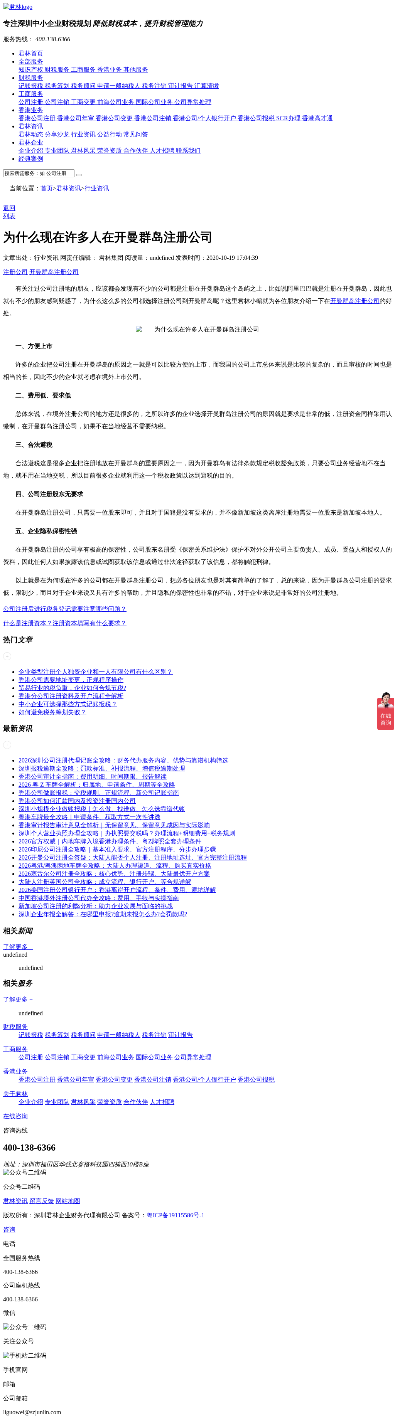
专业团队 (58, 150)
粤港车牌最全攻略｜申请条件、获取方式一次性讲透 (89, 817)
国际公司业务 (155, 102)
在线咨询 (15, 1116)
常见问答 (135, 134)
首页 (47, 188)
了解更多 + (18, 947)
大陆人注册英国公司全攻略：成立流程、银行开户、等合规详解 (105, 881)
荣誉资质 (110, 150)
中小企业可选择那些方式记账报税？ (68, 704)
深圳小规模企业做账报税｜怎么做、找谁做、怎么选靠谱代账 (102, 809)
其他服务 (135, 69)
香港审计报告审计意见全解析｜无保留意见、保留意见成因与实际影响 (114, 825)
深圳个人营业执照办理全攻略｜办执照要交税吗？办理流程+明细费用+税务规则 (127, 833)
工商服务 (84, 69)
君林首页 (31, 53)
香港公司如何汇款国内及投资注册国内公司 (77, 801)
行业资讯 (84, 134)
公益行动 (110, 134)
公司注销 (58, 102)
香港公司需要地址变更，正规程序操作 (71, 680)
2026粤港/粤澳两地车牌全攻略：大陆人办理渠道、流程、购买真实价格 (115, 865)
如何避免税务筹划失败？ (52, 712)
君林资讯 (31, 126)
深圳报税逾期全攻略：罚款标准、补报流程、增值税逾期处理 (102, 768)
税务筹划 (58, 85)
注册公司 (15, 272)
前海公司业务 (116, 102)
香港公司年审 (76, 118)
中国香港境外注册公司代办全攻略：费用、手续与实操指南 (99, 898)
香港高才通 (317, 118)
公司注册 (32, 102)
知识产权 (32, 69)
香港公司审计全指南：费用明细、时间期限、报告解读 (93, 776)
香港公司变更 (115, 118)
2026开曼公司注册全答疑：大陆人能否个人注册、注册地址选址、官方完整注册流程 (133, 857)
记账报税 (32, 85)
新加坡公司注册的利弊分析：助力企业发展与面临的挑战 (96, 906)
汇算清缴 (206, 85)
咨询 (9, 1229)
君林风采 (84, 150)
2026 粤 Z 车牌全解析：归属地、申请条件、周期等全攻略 (97, 784)
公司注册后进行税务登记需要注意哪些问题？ (65, 609)
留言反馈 (41, 1201)
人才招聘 (163, 150)
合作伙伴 (136, 150)
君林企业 (31, 142)
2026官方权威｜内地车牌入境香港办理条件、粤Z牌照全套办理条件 (110, 841)
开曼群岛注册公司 (54, 272)
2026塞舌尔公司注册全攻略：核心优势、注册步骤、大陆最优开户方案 (114, 873)
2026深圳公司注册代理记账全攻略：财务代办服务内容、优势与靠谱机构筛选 (123, 760)
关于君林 (15, 1093)
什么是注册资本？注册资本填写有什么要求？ (65, 623)
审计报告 (181, 85)
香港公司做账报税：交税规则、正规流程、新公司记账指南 (99, 792)
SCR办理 (289, 118)
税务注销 (155, 85)
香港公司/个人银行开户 (205, 118)
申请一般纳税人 (119, 85)
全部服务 (31, 61)
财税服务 (58, 69)
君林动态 (32, 134)
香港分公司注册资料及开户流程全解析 (71, 696)
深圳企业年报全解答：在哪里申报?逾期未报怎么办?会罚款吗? (103, 914)
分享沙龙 (58, 134)
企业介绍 (32, 150)
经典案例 (31, 158)
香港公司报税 (257, 118)
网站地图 (68, 1201)
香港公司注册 (38, 118)
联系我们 (188, 150)
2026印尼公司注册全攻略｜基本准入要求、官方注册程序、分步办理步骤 (117, 849)
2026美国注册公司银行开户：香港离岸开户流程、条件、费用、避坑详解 (117, 890)
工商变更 (84, 102)
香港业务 (110, 69)
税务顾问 (84, 85)
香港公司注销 (153, 118)
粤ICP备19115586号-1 (175, 1215)
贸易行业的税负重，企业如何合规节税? (72, 688)
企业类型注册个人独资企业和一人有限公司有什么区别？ (96, 671)
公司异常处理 (192, 102)
